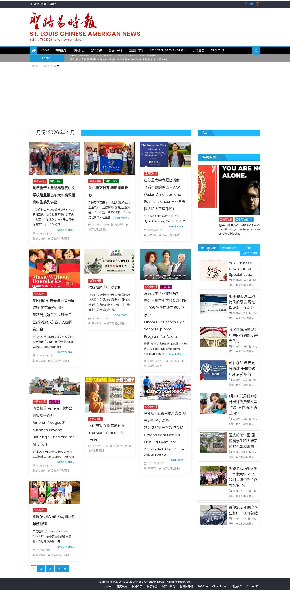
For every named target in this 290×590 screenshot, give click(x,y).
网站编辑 (40, 238)
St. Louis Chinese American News (85, 33)
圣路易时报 (40, 181)
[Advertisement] (145, 98)
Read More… (65, 230)
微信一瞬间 (56, 181)
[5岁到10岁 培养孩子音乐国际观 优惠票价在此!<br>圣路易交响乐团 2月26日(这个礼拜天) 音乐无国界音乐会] (54, 268)
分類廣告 (198, 50)
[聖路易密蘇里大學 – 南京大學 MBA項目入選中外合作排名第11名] (213, 476)
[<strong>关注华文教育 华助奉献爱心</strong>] (109, 158)
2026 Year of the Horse (166, 50)
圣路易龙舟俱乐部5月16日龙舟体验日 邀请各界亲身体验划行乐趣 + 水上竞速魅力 (120, 58)
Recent (231, 248)
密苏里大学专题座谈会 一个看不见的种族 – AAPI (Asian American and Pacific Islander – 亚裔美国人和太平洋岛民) (164, 194)
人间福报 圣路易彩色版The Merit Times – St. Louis (106, 432)
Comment (250, 253)
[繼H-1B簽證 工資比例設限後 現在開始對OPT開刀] (213, 304)
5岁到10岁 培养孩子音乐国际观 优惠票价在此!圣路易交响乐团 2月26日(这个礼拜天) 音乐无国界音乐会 (54, 315)
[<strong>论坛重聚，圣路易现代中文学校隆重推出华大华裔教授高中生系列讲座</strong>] (54, 158)
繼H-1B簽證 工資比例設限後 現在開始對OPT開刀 (242, 302)
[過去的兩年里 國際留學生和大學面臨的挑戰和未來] (213, 442)
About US (217, 50)
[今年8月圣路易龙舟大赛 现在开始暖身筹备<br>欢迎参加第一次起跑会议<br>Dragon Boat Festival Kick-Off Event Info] (165, 388)
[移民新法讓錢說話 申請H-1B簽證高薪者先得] (213, 337)
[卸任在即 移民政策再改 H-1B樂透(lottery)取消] (213, 370)
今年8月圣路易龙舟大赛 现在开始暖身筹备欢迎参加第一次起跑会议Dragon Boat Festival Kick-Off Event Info (165, 428)
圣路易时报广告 (223, 219)
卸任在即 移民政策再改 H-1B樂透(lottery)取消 (242, 369)
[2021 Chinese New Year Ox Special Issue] (213, 270)
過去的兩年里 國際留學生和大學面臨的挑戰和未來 (243, 441)
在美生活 (60, 50)
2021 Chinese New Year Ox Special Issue (240, 269)
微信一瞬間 (116, 50)
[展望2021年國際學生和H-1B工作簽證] (213, 514)
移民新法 (78, 50)
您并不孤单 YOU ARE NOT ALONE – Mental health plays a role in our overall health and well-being (227, 229)
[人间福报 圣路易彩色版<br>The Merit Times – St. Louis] (109, 394)
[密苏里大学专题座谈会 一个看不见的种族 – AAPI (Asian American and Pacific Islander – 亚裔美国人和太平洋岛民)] (165, 154)
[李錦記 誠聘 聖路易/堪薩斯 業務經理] (54, 492)
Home (45, 50)
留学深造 (96, 50)
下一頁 (62, 569)
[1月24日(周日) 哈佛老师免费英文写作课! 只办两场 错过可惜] (213, 403)
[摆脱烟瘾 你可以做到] (109, 261)
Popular (211, 248)
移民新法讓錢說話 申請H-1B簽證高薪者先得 (243, 335)
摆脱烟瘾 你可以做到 (104, 287)
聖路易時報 (136, 50)
